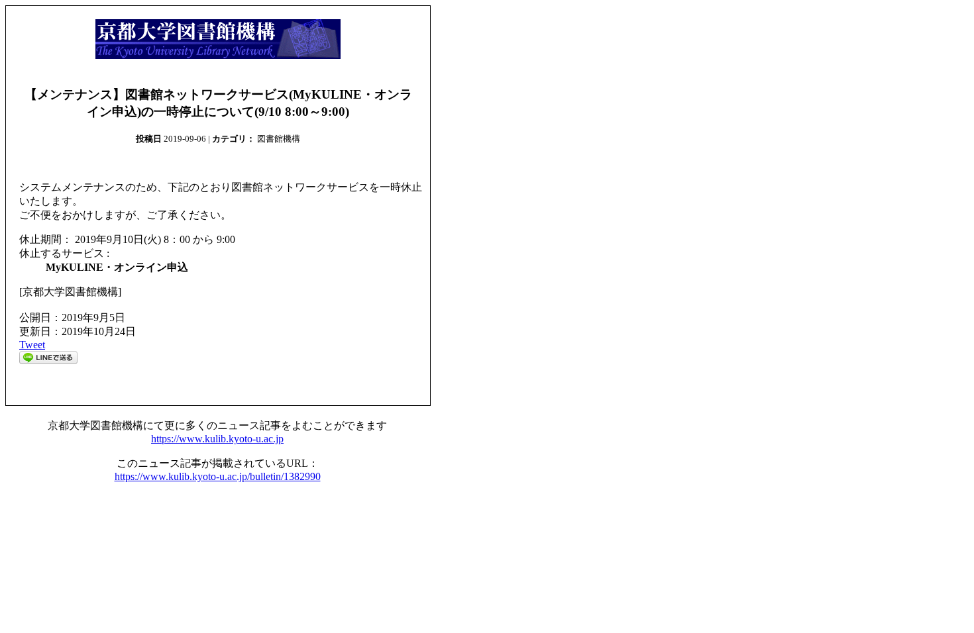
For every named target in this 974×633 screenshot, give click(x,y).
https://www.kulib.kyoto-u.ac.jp (217, 438)
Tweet (32, 344)
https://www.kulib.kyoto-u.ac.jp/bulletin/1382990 (218, 476)
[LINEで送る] (48, 360)
